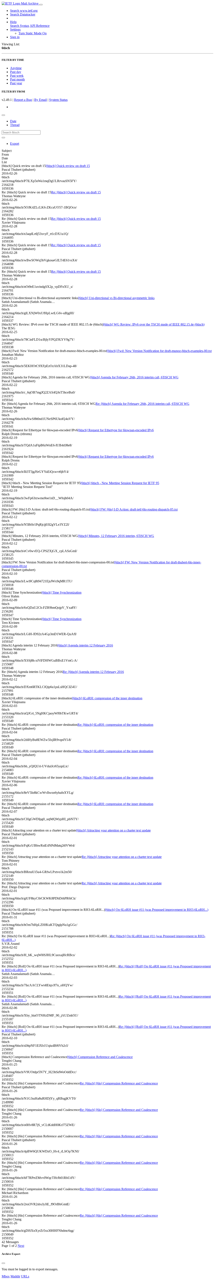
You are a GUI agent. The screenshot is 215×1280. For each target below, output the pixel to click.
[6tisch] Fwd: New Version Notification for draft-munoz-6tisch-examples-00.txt (159, 351)
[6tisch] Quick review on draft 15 (68, 166)
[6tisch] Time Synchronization (61, 592)
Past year (16, 83)
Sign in (15, 37)
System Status (58, 100)
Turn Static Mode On (32, 33)
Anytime (16, 68)
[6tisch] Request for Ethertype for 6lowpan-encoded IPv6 (116, 430)
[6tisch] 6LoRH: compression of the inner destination (107, 698)
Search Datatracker (22, 14)
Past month (17, 79)
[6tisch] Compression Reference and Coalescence (100, 1057)
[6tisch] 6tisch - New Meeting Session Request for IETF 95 (119, 483)
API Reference (40, 25)
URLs (25, 1276)
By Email (40, 100)
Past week (17, 75)
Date (13, 121)
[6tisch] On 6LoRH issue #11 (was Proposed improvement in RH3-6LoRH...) (156, 909)
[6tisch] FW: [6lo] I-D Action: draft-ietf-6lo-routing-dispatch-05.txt (134, 509)
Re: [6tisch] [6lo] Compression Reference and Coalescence (119, 1083)
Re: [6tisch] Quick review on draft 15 (76, 192)
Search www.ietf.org (24, 10)
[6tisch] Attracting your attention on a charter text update (113, 830)
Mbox (6, 1276)
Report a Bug (23, 100)
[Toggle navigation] (41, 4)
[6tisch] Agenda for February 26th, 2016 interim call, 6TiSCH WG (134, 377)
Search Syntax (19, 25)
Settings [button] (15, 29)
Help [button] (13, 22)
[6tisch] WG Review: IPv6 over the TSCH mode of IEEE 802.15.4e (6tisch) (154, 324)
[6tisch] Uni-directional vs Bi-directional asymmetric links (116, 298)
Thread (15, 125)
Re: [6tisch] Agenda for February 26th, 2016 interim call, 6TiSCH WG (142, 403)
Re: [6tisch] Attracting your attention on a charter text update (122, 857)
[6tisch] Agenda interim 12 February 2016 (85, 645)
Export (14, 143)
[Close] (3, 1263)
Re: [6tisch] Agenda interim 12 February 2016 (93, 672)
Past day (15, 72)
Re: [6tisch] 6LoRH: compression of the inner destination (115, 724)
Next (21, 1245)
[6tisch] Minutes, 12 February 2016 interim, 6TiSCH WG (116, 536)
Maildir (15, 1276)
